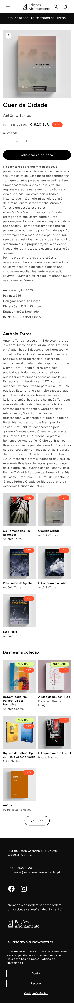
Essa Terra (10, 631)
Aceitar (36, 973)
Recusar (36, 983)
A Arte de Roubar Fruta (54, 697)
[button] (8, 6)
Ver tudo (37, 821)
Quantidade (10, 133)
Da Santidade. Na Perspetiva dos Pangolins (15, 700)
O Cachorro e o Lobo (52, 583)
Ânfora (7, 805)
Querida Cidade (49, 531)
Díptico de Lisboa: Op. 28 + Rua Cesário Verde (19, 755)
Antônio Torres (17, 333)
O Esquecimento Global (54, 753)
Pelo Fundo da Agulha (17, 583)
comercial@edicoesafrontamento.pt (34, 872)
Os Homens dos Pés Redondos (17, 532)
